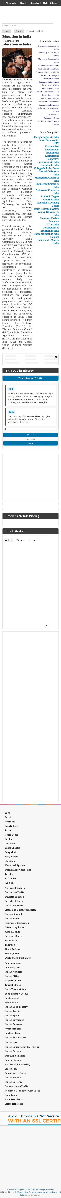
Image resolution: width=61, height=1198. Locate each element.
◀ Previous (31, 435)
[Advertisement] (46, 295)
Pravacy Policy (13, 1189)
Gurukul (54, 237)
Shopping (34, 3)
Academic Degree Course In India (50, 198)
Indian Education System (46, 208)
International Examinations (52, 154)
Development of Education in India (50, 229)
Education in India (50, 165)
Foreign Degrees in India (46, 137)
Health (23, 3)
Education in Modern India (48, 241)
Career (18, 31)
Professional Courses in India (47, 191)
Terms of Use (37, 1189)
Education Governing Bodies (48, 204)
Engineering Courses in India (47, 185)
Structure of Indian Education (49, 220)
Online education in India (46, 233)
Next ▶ (30, 443)
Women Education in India (48, 213)
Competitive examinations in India (48, 160)
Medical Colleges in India (49, 173)
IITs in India (53, 224)
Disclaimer (25, 1189)
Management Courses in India (47, 179)
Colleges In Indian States (46, 168)
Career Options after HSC (49, 142)
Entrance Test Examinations (52, 148)
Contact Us (49, 1189)
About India (11, 3)
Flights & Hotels (50, 3)
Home (7, 31)
